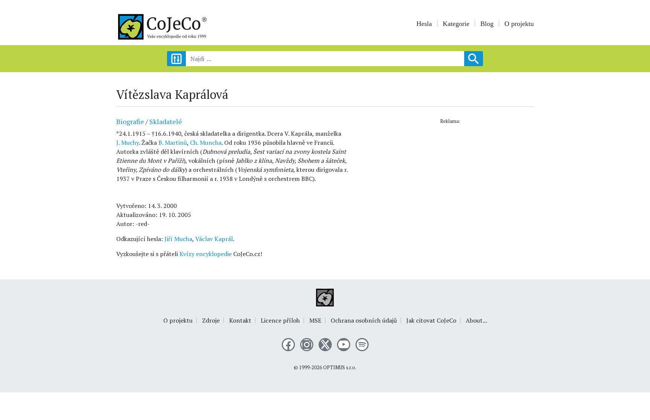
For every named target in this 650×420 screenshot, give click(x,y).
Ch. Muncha (206, 142)
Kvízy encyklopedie (205, 254)
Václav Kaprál (214, 239)
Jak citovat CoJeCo (431, 320)
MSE (315, 320)
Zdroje (211, 320)
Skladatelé (165, 121)
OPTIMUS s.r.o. (339, 367)
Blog (487, 24)
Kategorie (456, 24)
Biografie (130, 121)
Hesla (424, 24)
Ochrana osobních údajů (364, 320)
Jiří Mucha (178, 239)
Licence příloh (280, 320)
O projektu (519, 24)
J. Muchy (127, 142)
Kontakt (240, 320)
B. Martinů (172, 142)
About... (476, 320)
